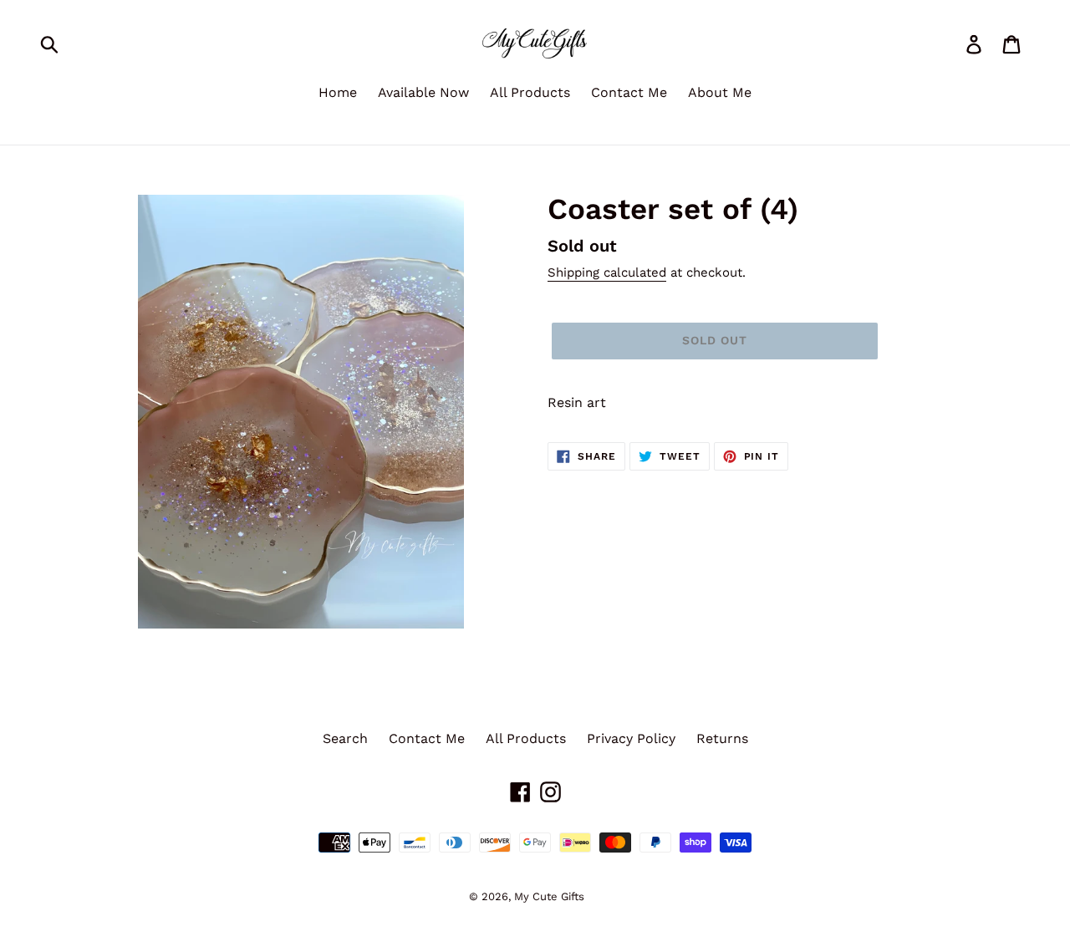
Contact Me (629, 92)
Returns (722, 738)
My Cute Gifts (549, 896)
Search (345, 738)
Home (337, 92)
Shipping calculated (607, 272)
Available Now (423, 92)
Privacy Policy (631, 738)
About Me (720, 92)
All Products (530, 92)
